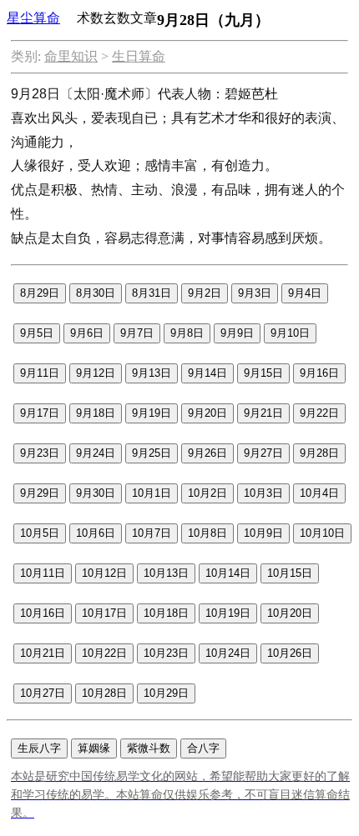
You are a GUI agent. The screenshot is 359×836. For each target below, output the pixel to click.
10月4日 (319, 493)
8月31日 (151, 293)
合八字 (203, 748)
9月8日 (187, 333)
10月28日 (104, 693)
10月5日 (39, 533)
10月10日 (322, 533)
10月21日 (42, 653)
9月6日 (87, 333)
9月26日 (207, 453)
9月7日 (137, 333)
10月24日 (227, 653)
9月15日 (263, 373)
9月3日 (254, 293)
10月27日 (42, 693)
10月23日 (166, 653)
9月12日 (95, 373)
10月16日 (42, 613)
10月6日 (95, 533)
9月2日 (204, 293)
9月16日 (319, 373)
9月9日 (237, 333)
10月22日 (104, 653)
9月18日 (95, 413)
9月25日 (151, 453)
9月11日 (39, 373)
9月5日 (36, 333)
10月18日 (166, 613)
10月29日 (166, 693)
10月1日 (151, 493)
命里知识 (71, 56)
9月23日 (39, 453)
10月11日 (42, 573)
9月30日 (95, 493)
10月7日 (151, 533)
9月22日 (319, 413)
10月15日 (289, 573)
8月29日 (39, 293)
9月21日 (263, 413)
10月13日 (166, 573)
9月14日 (207, 373)
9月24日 (95, 453)
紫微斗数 (148, 748)
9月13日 (151, 373)
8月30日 (95, 293)
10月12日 (104, 573)
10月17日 (104, 613)
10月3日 (263, 493)
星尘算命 (33, 18)
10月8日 (207, 533)
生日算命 (138, 56)
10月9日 (263, 533)
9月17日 (39, 413)
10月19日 (227, 613)
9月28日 (319, 453)
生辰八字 (39, 748)
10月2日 (207, 493)
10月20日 (289, 613)
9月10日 (290, 333)
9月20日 (207, 413)
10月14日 (227, 573)
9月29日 (39, 493)
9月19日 (151, 413)
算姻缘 (94, 748)
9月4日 (304, 293)
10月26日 (289, 653)
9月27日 (263, 453)
